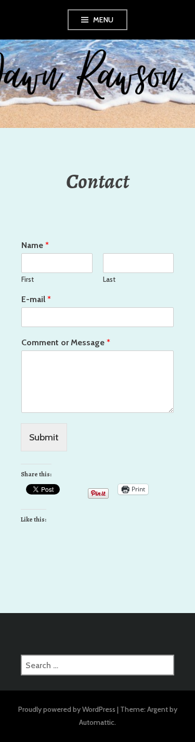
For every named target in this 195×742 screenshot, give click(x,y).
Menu (103, 19)
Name (35, 245)
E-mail (36, 299)
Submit (44, 437)
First (27, 279)
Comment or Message (65, 342)
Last (109, 279)
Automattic (96, 722)
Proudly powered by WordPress (66, 709)
